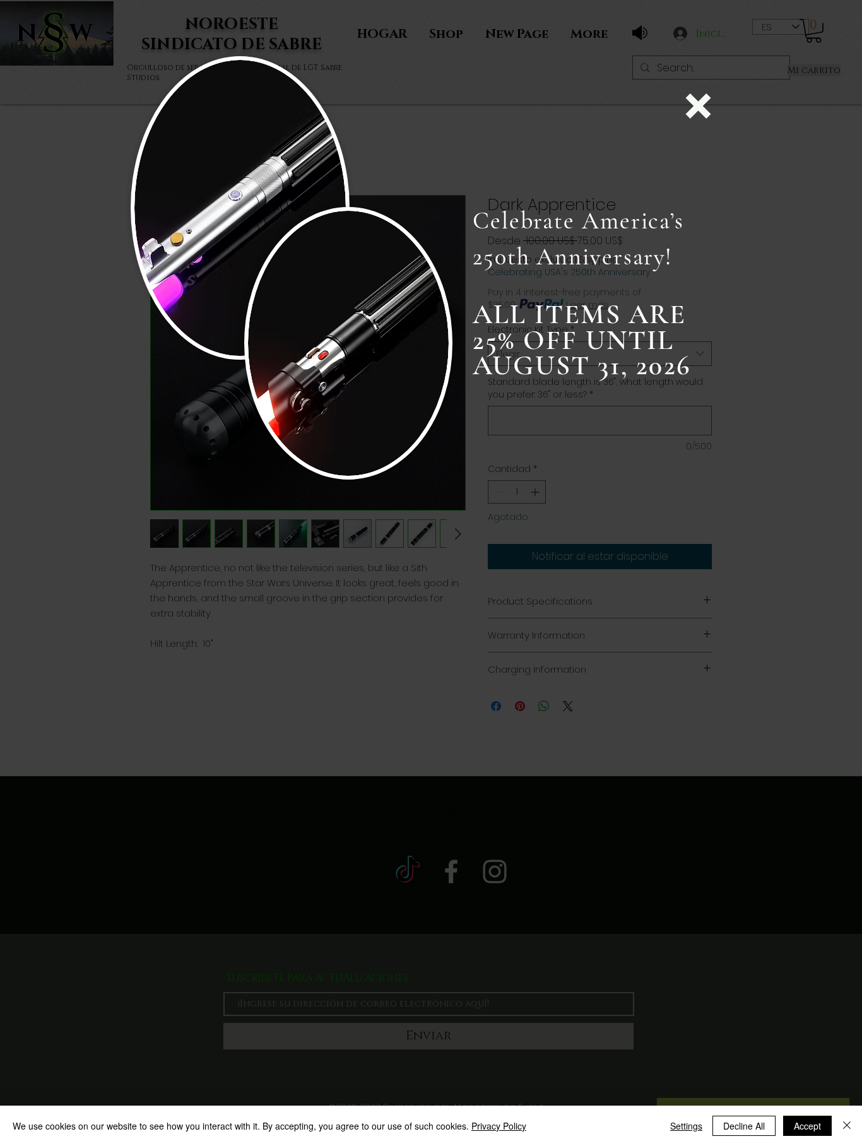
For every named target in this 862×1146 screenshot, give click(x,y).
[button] (698, 106)
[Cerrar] (846, 1126)
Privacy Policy (498, 1125)
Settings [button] (686, 1125)
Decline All (744, 1125)
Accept (807, 1125)
